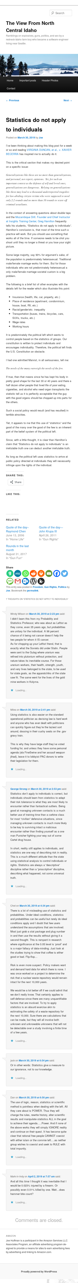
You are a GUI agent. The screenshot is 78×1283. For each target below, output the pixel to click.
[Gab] (9, 573)
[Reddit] (33, 573)
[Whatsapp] (25, 573)
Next (68, 100)
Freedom (38, 587)
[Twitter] (64, 573)
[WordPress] (33, 581)
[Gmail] (17, 581)
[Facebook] (56, 573)
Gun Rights (50, 587)
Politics (62, 587)
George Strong (18, 789)
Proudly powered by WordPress (39, 1271)
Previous (12, 100)
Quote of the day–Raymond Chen (17, 529)
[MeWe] (17, 573)
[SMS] (9, 581)
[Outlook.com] (25, 581)
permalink (32, 590)
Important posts (27, 80)
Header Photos (50, 80)
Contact (11, 88)
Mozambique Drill (25, 217)
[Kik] (41, 581)
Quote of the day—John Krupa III (51, 529)
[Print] (41, 573)
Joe (41, 137)
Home (10, 80)
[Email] (48, 573)
